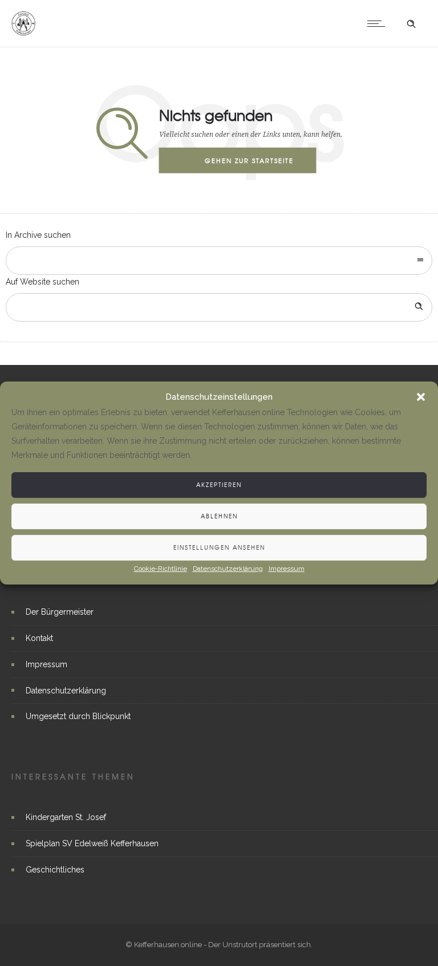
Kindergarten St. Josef (66, 817)
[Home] (23, 32)
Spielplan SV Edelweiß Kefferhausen (92, 843)
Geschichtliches (55, 869)
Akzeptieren (219, 484)
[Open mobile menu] (378, 23)
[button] (421, 397)
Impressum (287, 569)
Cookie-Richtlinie (160, 569)
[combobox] (219, 260)
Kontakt (39, 638)
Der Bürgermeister (60, 611)
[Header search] (411, 24)
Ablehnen (219, 516)
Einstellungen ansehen (219, 547)
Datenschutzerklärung (228, 569)
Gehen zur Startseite (249, 160)
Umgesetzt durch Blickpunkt (78, 716)
